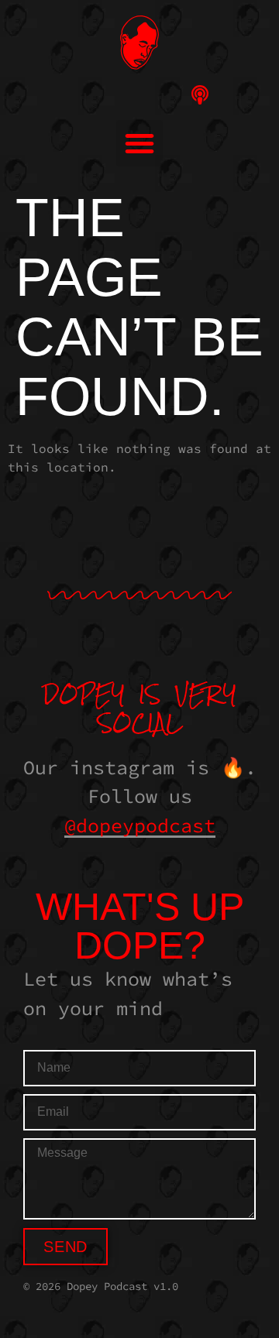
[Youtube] (79, 95)
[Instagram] (49, 95)
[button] (139, 143)
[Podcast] (200, 95)
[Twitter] (170, 95)
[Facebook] (140, 95)
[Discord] (109, 95)
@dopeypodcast (139, 825)
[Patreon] (230, 95)
